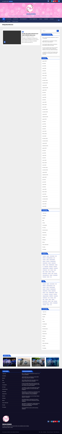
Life (4, 21)
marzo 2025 (44, 102)
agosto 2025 (44, 90)
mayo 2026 (44, 68)
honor (47, 264)
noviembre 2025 (45, 82)
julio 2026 (44, 63)
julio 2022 (44, 179)
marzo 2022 (44, 189)
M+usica (52, 297)
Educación (47, 261)
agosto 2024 (44, 119)
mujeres (46, 271)
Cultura (8, 21)
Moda (55, 297)
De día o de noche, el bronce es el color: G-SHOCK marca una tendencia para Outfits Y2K (30, 35)
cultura (48, 259)
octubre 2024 (44, 114)
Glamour (43, 237)
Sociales (51, 275)
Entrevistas (44, 232)
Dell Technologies (52, 259)
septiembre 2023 (45, 145)
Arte (56, 256)
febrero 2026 (44, 75)
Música (43, 242)
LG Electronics (45, 297)
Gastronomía (53, 290)
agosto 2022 (44, 177)
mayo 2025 (44, 97)
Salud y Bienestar (45, 244)
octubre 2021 (44, 201)
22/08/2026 (6, 363)
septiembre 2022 (45, 174)
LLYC (49, 297)
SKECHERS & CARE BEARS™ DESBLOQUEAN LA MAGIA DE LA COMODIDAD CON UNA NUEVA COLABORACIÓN (31, 404)
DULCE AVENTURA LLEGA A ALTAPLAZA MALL (30, 407)
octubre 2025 (44, 85)
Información (51, 266)
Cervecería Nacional (49, 285)
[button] (57, 20)
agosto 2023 (44, 148)
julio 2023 (44, 150)
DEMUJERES (31, 14)
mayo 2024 (44, 126)
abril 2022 (44, 186)
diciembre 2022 (45, 167)
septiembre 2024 (45, 116)
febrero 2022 (44, 191)
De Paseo (44, 227)
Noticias (53, 271)
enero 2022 (44, 194)
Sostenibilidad (55, 275)
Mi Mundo (44, 239)
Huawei (56, 264)
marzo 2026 (44, 73)
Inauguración (46, 266)
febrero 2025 (44, 104)
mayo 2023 (44, 155)
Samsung (55, 273)
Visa (51, 304)
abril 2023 (44, 157)
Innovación (55, 266)
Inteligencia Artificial (45, 268)
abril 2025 (44, 99)
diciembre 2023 (45, 138)
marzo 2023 (44, 160)
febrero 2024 (44, 133)
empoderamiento (52, 261)
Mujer (43, 271)
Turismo (48, 304)
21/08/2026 (21, 363)
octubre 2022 (44, 172)
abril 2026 (44, 70)
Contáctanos (15, 21)
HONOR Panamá (51, 264)
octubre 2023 (44, 143)
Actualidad (44, 215)
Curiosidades (44, 225)
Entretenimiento (45, 290)
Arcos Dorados (52, 256)
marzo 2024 (44, 131)
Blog (43, 220)
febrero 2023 (44, 162)
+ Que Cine (44, 213)
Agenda (48, 256)
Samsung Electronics (46, 275)
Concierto (44, 259)
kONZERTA (51, 268)
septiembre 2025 (45, 87)
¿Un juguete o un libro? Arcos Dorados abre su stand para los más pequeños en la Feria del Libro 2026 (50, 53)
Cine (54, 285)
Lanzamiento (56, 268)
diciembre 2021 (45, 196)
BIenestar (44, 285)
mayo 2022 (44, 184)
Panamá (49, 273)
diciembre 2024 (45, 109)
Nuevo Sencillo (45, 273)
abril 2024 (44, 128)
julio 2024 (44, 121)
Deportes (44, 261)
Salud (52, 273)
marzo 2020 (44, 203)
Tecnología (44, 249)
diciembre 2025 (45, 80)
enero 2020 (44, 206)
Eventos (49, 290)
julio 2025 (44, 92)
